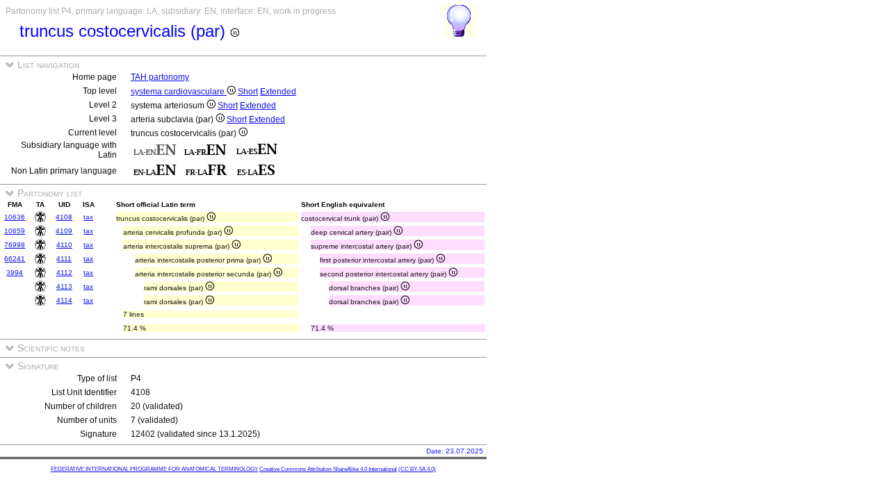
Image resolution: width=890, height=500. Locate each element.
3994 (14, 272)
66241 (14, 258)
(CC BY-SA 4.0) (417, 469)
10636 (14, 217)
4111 (64, 258)
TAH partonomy (160, 77)
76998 (14, 245)
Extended (278, 92)
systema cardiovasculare (179, 92)
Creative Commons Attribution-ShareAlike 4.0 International (328, 469)
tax (88, 217)
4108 (64, 217)
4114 (64, 300)
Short (248, 92)
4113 (64, 286)
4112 (64, 272)
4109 (64, 231)
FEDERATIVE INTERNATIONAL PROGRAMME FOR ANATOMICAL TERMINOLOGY (154, 469)
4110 (64, 245)
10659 (14, 231)
